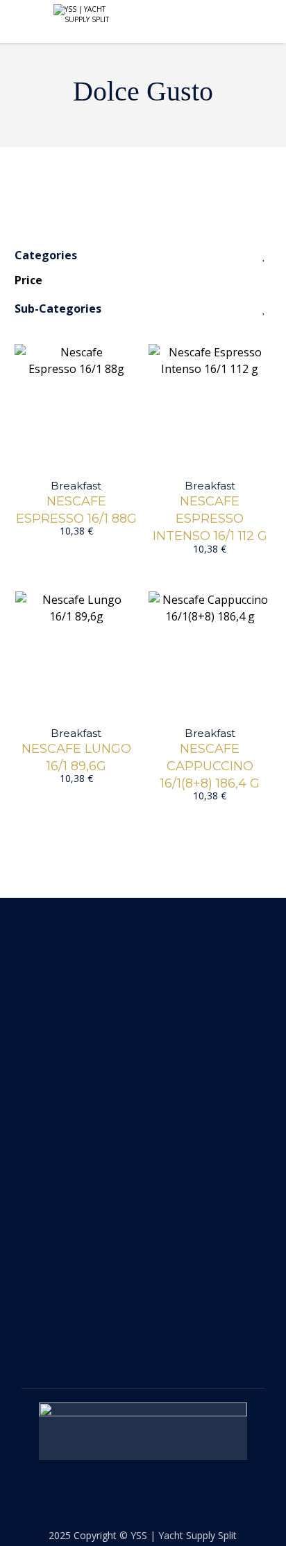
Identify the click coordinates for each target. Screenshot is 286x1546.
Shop (37, 1144)
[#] (130, 1326)
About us (49, 1119)
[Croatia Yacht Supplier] (84, 14)
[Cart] (255, 22)
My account (56, 1169)
